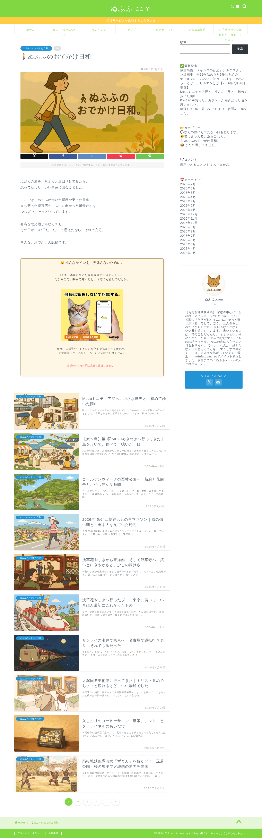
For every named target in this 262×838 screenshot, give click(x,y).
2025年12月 (189, 214)
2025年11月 (188, 218)
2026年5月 (188, 192)
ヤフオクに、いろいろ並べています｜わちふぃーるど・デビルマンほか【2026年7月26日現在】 (213, 83)
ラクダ (132, 29)
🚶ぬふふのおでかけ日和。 (36, 48)
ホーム (30, 29)
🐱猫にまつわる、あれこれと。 (203, 136)
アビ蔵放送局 (197, 29)
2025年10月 (189, 223)
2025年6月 (188, 240)
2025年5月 (188, 244)
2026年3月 (188, 201)
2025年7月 (188, 235)
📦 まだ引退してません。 (199, 145)
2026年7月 (188, 184)
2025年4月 (188, 248)
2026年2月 (188, 205)
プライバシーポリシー (30, 833)
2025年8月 (188, 231)
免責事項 (53, 833)
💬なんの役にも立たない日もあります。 (210, 132)
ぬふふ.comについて (65, 31)
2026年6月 (188, 188)
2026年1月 (188, 210)
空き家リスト (164, 29)
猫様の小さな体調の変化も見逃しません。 (92, 365)
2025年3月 (188, 253)
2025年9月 (188, 227)
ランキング (99, 29)
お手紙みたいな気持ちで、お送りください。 (230, 31)
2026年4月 (188, 197)
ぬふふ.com (131, 8)
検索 (183, 42)
